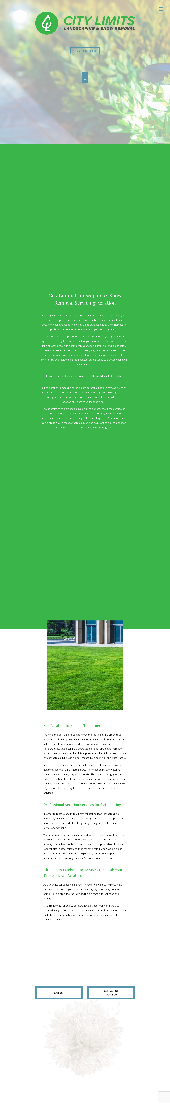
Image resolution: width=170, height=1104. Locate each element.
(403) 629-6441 (85, 50)
